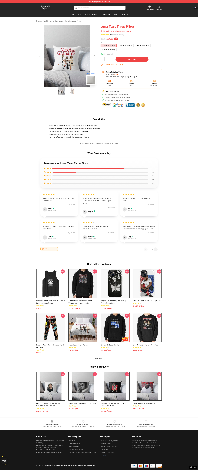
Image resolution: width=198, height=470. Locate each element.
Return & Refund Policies (109, 446)
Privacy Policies (74, 446)
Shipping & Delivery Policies (109, 441)
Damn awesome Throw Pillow (144, 403)
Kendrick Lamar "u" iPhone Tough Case (147, 301)
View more (99, 358)
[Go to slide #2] (72, 91)
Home (38, 21)
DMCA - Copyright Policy (76, 449)
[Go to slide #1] (61, 91)
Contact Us (104, 449)
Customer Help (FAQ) (107, 452)
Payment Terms (106, 443)
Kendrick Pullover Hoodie (110, 345)
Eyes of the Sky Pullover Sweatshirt (146, 345)
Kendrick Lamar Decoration (53, 21)
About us (72, 441)
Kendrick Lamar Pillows (73, 21)
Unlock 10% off (4, 461)
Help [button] (194, 467)
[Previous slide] (39, 55)
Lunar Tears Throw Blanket (78, 345)
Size (102, 42)
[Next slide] (94, 55)
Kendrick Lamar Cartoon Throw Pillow (82, 403)
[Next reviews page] (156, 249)
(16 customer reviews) (117, 35)
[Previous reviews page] (146, 249)
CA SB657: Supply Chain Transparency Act (82, 452)
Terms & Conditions (75, 443)
